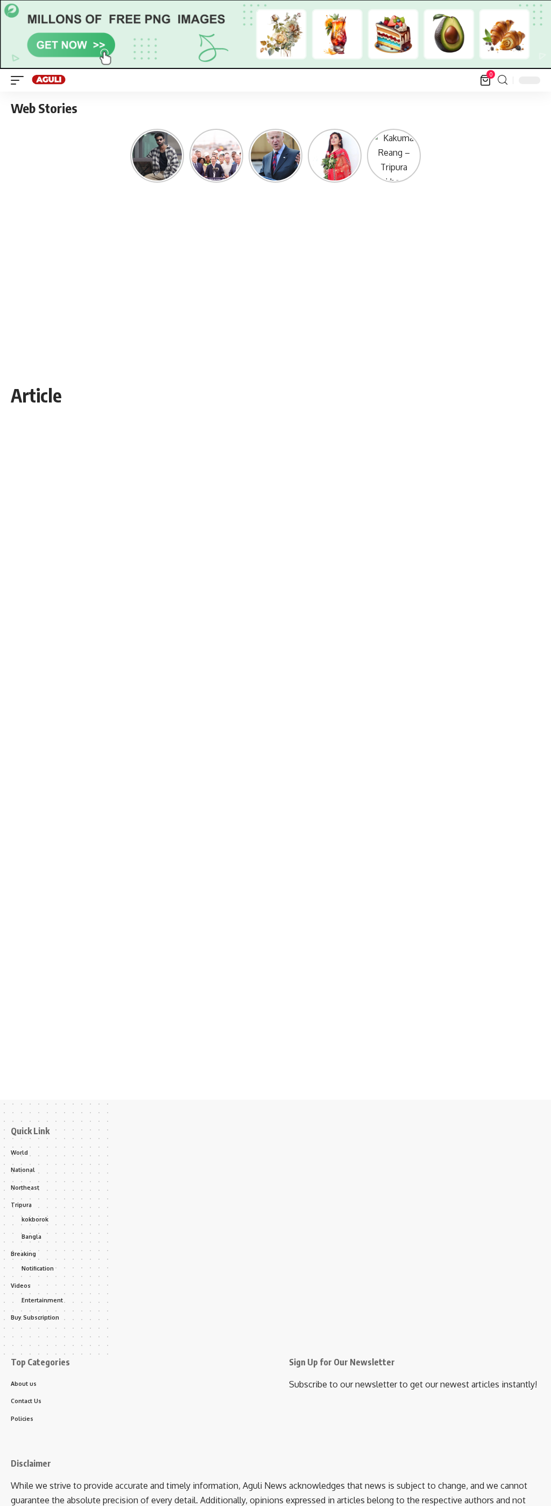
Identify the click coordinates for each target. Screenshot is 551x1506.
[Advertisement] (275, 300)
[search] (502, 80)
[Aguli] (49, 80)
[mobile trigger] (20, 80)
